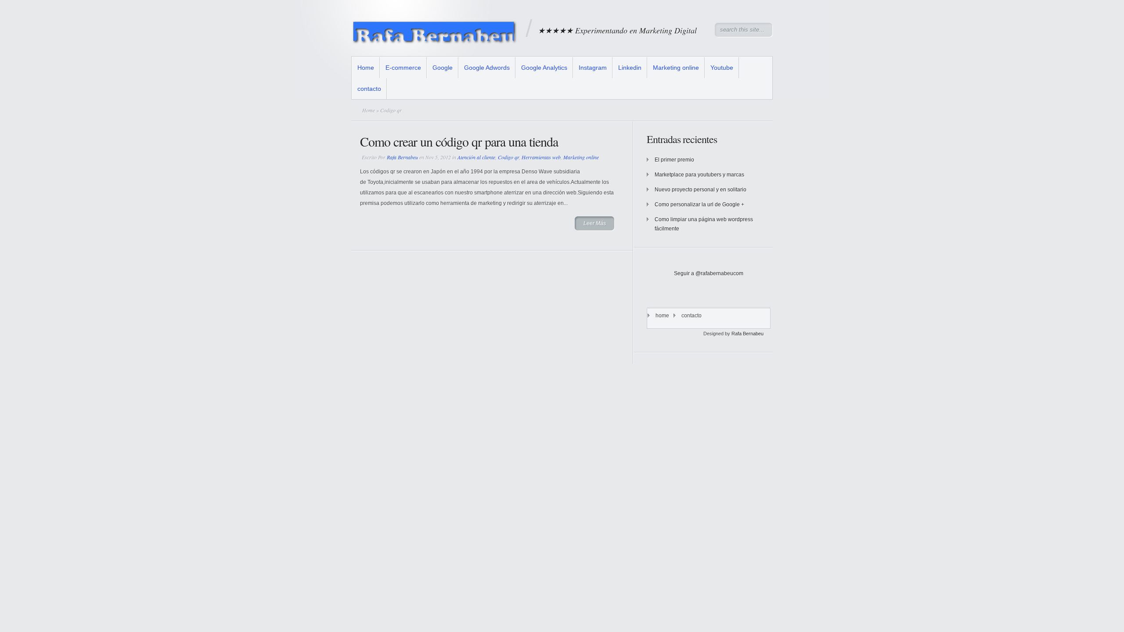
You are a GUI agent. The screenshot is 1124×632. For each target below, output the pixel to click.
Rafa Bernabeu (402, 157)
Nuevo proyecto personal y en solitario (700, 190)
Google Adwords (487, 67)
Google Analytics (544, 67)
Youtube (721, 67)
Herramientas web (541, 157)
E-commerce (403, 67)
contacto (369, 88)
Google (442, 67)
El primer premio (674, 160)
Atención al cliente (476, 157)
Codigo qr (508, 157)
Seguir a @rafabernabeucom (708, 273)
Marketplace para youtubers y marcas (699, 175)
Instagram (593, 67)
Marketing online (676, 67)
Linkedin (629, 67)
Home (365, 67)
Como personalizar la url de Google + (699, 204)
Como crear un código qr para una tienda (459, 141)
